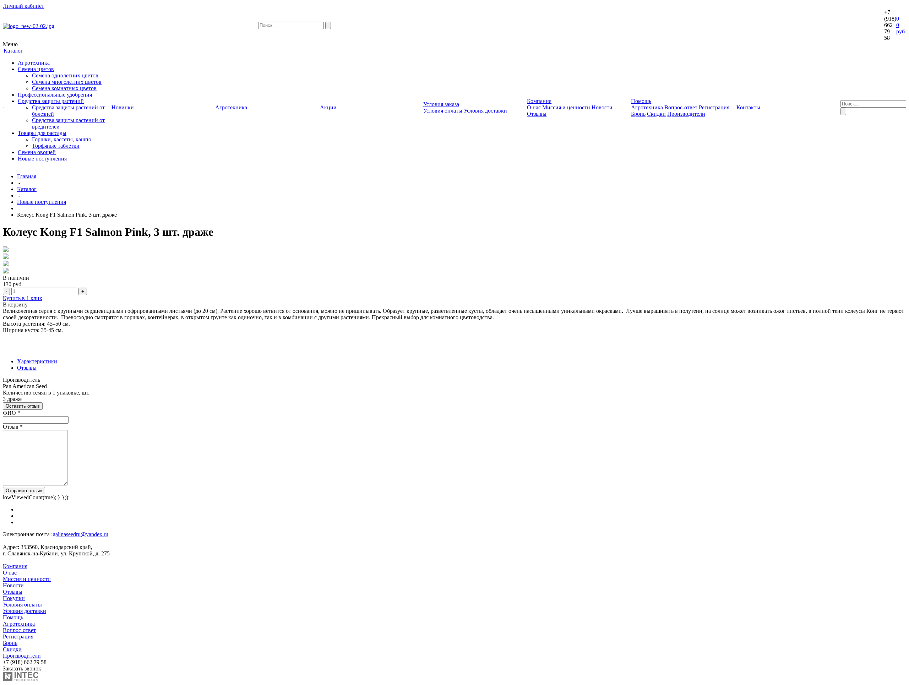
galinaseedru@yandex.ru (80, 534)
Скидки (656, 114)
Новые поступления (42, 159)
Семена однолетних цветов (65, 75)
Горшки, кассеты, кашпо (61, 139)
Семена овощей (37, 152)
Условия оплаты (442, 111)
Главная (26, 176)
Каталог (27, 189)
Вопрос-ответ (680, 107)
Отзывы (536, 114)
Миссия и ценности (566, 107)
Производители (686, 114)
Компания (15, 566)
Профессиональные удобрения (55, 95)
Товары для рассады (42, 133)
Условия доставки (485, 111)
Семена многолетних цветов (67, 82)
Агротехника (34, 63)
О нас (534, 107)
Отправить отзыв (24, 490)
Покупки (14, 598)
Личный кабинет (23, 6)
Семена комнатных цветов (64, 88)
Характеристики (37, 361)
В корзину (15, 304)
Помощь (13, 617)
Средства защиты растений (51, 101)
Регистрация (714, 107)
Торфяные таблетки (56, 146)
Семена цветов (36, 69)
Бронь (638, 114)
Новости (602, 107)
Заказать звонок (22, 668)
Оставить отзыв (23, 406)
